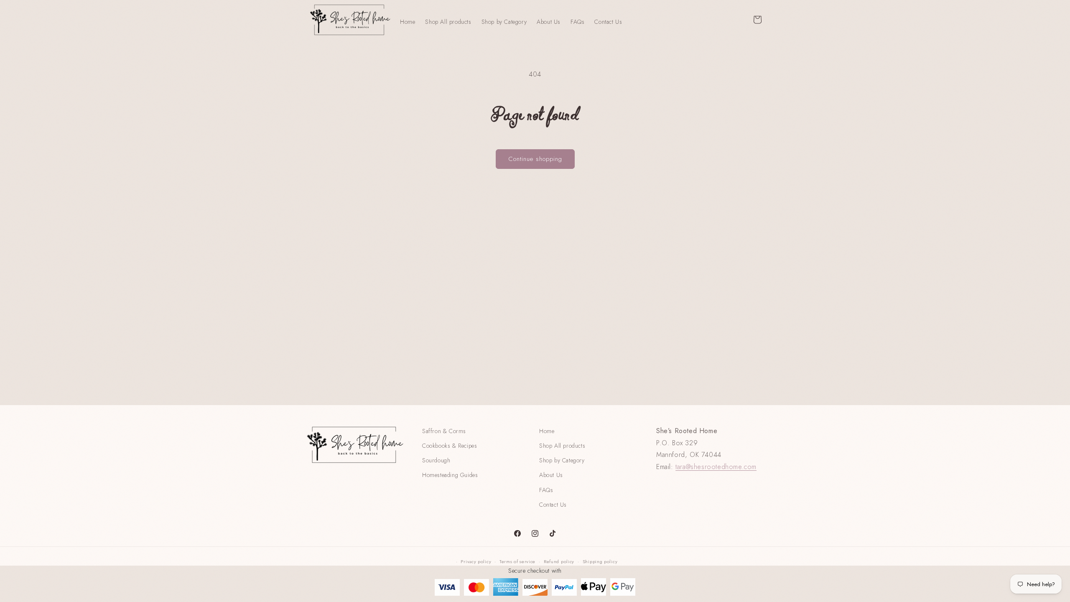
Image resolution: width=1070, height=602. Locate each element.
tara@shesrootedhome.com (716, 467)
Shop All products (562, 445)
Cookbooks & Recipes (449, 445)
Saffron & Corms (444, 431)
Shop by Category (562, 460)
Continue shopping (535, 158)
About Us (551, 475)
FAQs (546, 490)
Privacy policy (476, 561)
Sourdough (436, 460)
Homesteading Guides (450, 475)
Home (546, 431)
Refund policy (559, 561)
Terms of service (517, 561)
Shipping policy (600, 561)
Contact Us (553, 504)
